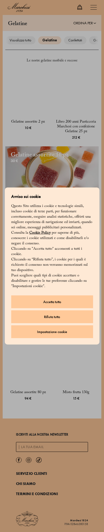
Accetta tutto (52, 302)
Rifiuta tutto (52, 317)
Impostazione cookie (52, 332)
